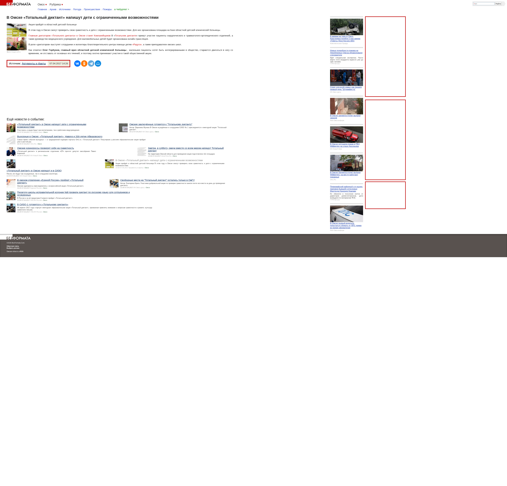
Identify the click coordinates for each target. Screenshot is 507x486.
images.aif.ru (16, 52)
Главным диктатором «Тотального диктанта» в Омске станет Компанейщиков (70, 35)
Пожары (107, 9)
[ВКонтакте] (77, 63)
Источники (65, 9)
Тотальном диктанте (125, 35)
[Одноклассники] (84, 63)
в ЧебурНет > (121, 9)
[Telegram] (91, 63)
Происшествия (92, 9)
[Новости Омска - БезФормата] (16, 3)
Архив (53, 9)
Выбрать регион (13, 248)
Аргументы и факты (34, 63)
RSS (21, 251)
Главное (42, 9)
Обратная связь (13, 246)
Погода (77, 9)
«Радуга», (137, 44)
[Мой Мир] (98, 63)
